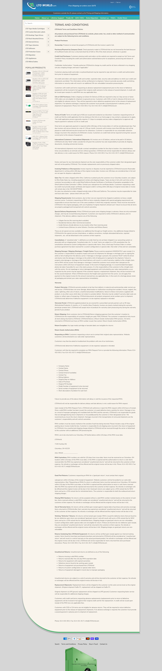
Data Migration (92, 18)
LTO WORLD (84, 665)
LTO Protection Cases (38, 52)
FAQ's (113, 18)
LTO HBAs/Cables (32, 62)
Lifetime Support (57, 18)
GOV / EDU (79, 18)
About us (45, 18)
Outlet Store (122, 18)
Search (57, 644)
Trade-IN (69, 18)
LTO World (83, 664)
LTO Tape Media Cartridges (38, 29)
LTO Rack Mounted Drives (38, 39)
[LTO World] (39, 5)
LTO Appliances (31, 58)
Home (37, 18)
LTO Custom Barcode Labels (35, 32)
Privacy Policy (82, 644)
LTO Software (30, 48)
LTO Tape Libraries (38, 45)
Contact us (104, 18)
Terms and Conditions (68, 644)
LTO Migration (30, 55)
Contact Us (103, 644)
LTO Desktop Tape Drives (38, 35)
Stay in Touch (93, 644)
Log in (112, 2)
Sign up (118, 2)
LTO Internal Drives (38, 42)
